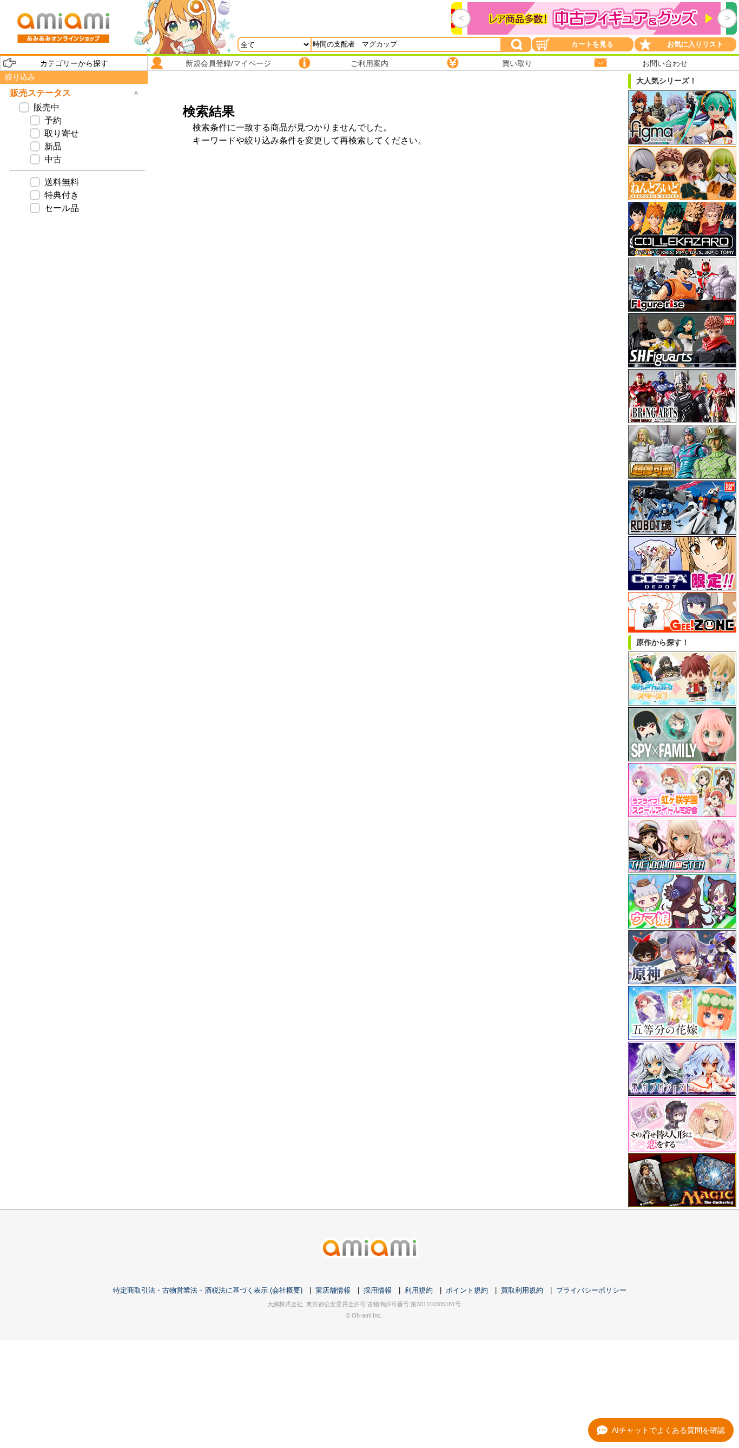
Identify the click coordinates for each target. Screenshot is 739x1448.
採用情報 (378, 1290)
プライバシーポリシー (591, 1290)
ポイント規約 (467, 1290)
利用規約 (419, 1290)
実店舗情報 (333, 1290)
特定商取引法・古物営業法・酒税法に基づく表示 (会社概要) (207, 1290)
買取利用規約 (522, 1290)
